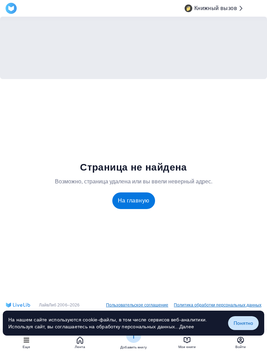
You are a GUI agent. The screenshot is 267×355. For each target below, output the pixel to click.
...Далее (184, 326)
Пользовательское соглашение (137, 305)
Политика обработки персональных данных (217, 305)
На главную (133, 201)
